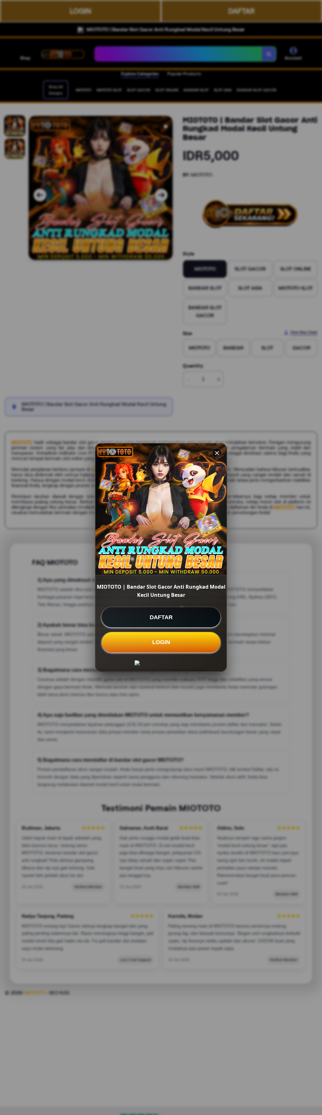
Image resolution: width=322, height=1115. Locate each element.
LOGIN (161, 642)
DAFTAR (161, 617)
